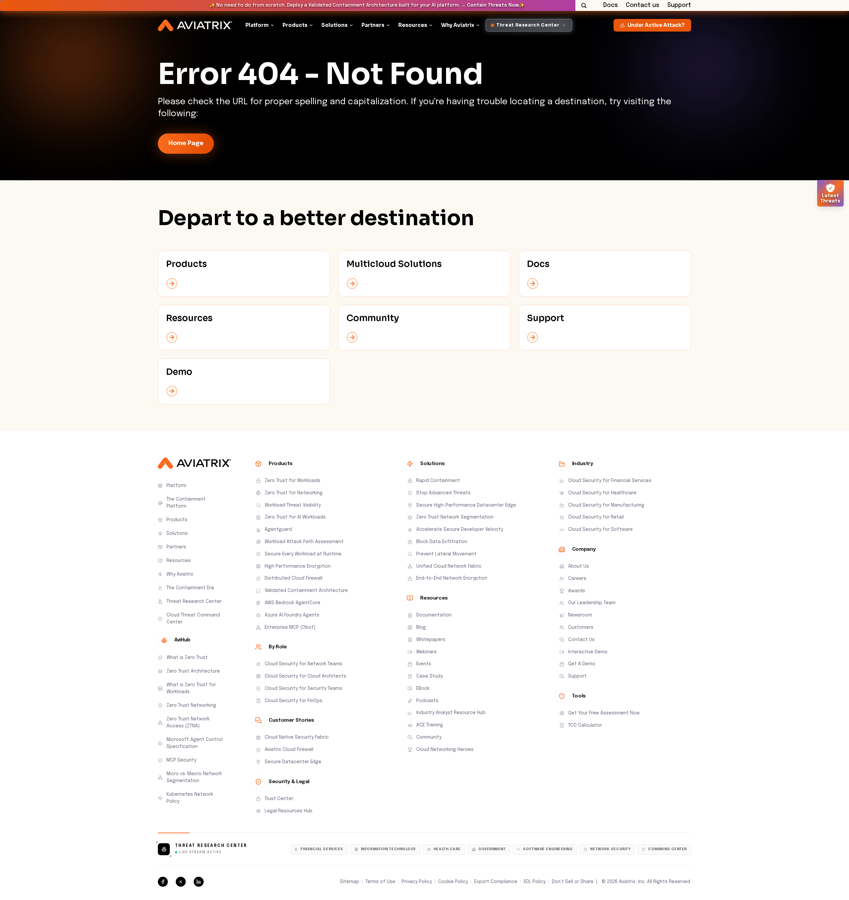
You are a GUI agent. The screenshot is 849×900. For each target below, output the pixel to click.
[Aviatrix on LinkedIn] (199, 882)
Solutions (334, 25)
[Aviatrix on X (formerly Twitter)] (181, 882)
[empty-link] (244, 273)
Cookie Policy (453, 881)
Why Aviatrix (457, 25)
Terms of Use (380, 881)
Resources (412, 25)
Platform (257, 25)
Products (295, 25)
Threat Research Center (211, 846)
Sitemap (349, 881)
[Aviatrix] (195, 25)
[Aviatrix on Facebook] (163, 882)
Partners (372, 25)
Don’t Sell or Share (573, 881)
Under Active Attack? (656, 25)
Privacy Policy (417, 881)
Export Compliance (495, 881)
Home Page (185, 143)
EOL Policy (535, 881)
